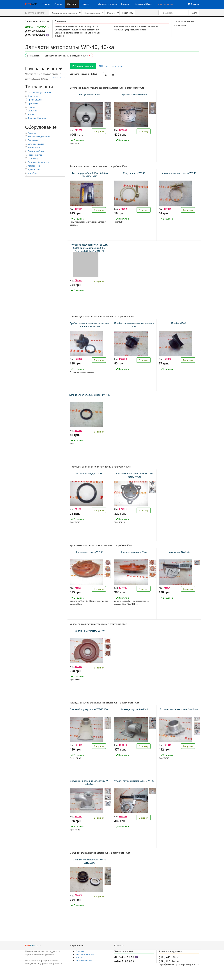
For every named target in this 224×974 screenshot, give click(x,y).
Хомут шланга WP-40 (134, 173)
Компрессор (33, 165)
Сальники (32, 110)
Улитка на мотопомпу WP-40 (90, 630)
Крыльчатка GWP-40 (179, 552)
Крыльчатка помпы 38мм (134, 552)
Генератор (32, 158)
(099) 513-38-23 (35, 35)
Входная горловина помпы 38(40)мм (179, 709)
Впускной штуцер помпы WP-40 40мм (89, 709)
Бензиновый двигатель (38, 136)
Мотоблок (32, 172)
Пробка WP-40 (178, 323)
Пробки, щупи (34, 99)
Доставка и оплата (107, 3)
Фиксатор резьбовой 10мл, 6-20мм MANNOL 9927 (90, 174)
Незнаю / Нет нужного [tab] (112, 65)
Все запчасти (33, 55)
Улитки (30, 114)
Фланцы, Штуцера (36, 117)
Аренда (58, 3)
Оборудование (41, 126)
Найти (194, 12)
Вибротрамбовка (35, 151)
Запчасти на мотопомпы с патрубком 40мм (67, 55)
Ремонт (85, 3)
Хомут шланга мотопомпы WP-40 (179, 173)
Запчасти (71, 3)
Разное (31, 106)
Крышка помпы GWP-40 (134, 94)
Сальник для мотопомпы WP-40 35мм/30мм (89, 861)
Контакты (125, 3)
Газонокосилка (34, 154)
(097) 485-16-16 (35, 31)
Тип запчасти (39, 86)
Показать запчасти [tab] (83, 65)
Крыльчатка (33, 95)
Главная (46, 3)
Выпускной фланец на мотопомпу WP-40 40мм (89, 782)
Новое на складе (165, 3)
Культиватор (33, 169)
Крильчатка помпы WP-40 (89, 552)
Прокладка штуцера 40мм (89, 473)
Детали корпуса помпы (39, 92)
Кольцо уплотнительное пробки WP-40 (89, 394)
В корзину (99, 131)
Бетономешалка (35, 143)
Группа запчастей (45, 73)
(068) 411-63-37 (169, 957)
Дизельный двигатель (38, 162)
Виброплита (33, 147)
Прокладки (32, 103)
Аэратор (31, 132)
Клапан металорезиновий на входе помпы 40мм (134, 475)
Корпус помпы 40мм (89, 94)
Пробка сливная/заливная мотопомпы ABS (134, 325)
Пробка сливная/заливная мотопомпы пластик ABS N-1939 (90, 325)
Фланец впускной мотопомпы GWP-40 (134, 780)
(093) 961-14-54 (169, 961)
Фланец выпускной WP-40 (134, 709)
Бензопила (33, 140)
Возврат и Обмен (143, 3)
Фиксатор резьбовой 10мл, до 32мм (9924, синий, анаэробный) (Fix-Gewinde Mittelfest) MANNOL (89, 248)
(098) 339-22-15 (37, 27)
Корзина (194, 3)
